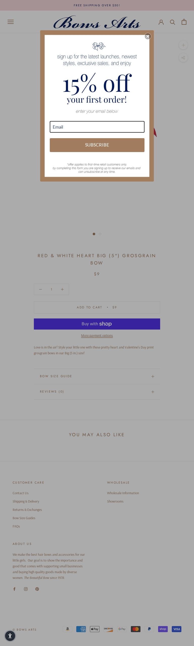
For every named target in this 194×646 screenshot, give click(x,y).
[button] (148, 36)
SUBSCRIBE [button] (97, 145)
